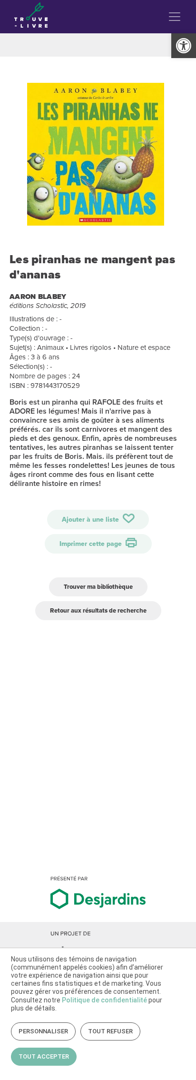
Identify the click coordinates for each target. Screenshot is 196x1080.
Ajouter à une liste (91, 520)
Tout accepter (44, 1056)
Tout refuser (110, 1031)
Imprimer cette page (91, 544)
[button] (183, 45)
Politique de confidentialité (104, 1000)
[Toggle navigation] (174, 17)
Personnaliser (43, 1031)
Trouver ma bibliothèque (98, 586)
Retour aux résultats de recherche (98, 610)
